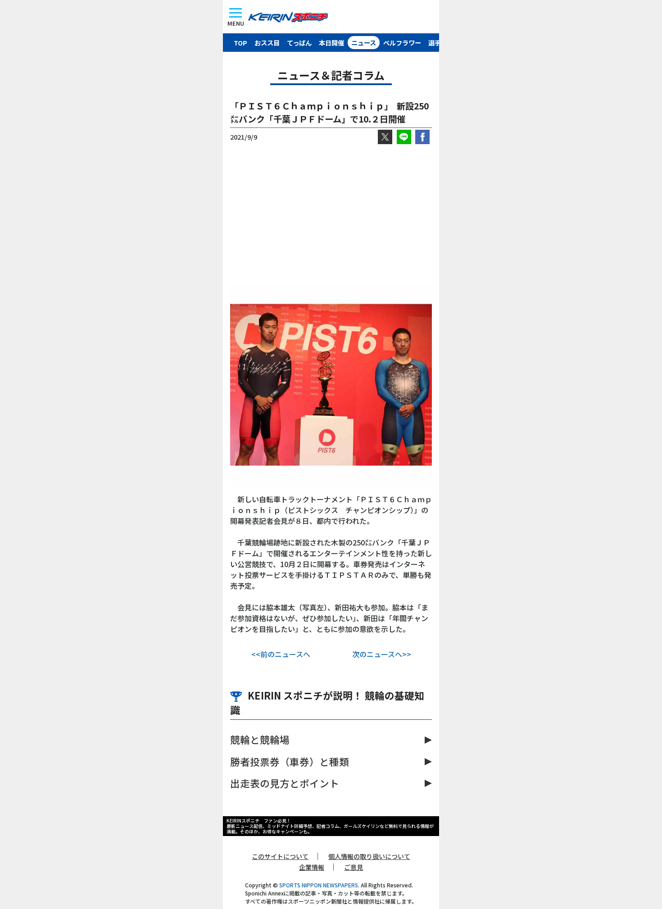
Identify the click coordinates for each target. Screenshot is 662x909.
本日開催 (331, 42)
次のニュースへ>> (381, 654)
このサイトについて (280, 856)
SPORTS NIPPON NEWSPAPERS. (319, 885)
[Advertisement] (331, 214)
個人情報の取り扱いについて (369, 856)
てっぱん (299, 42)
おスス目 (267, 42)
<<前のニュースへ (280, 654)
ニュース (363, 42)
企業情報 (311, 867)
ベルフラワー (402, 42)
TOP (240, 42)
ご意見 (353, 867)
